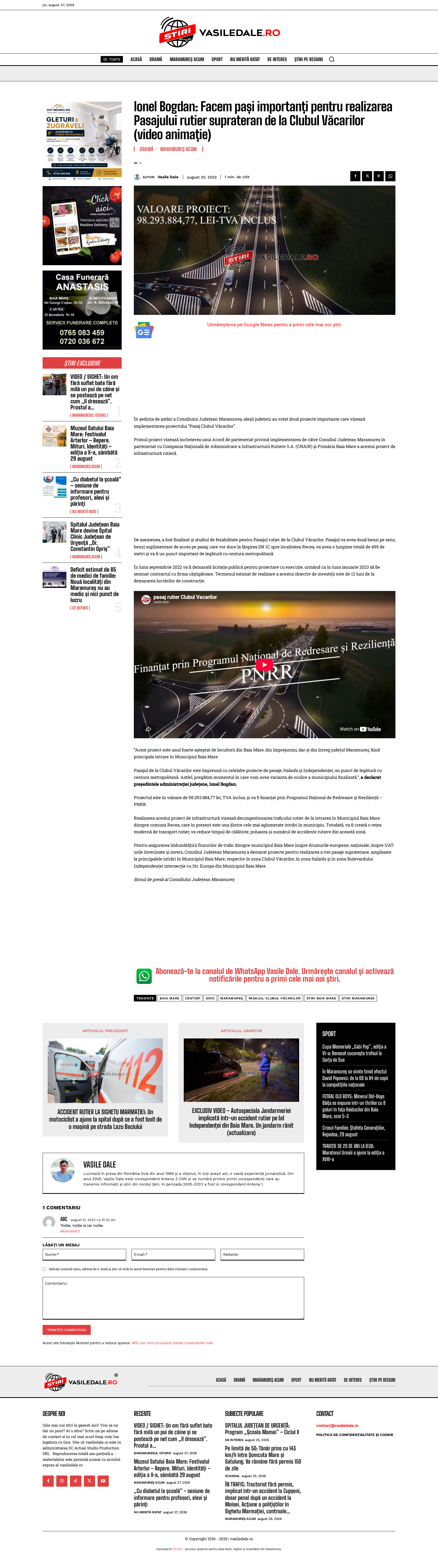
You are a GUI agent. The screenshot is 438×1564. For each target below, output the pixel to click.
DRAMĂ (147, 149)
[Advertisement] (264, 378)
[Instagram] (61, 1481)
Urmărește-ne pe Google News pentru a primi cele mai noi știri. (274, 325)
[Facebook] (355, 176)
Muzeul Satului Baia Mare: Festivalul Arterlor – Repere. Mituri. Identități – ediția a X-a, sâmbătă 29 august (93, 443)
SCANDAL (232, 1476)
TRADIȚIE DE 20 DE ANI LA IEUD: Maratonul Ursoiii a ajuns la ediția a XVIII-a (353, 1152)
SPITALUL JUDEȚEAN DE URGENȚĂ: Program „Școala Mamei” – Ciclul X (262, 1428)
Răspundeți (70, 1231)
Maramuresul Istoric (89, 415)
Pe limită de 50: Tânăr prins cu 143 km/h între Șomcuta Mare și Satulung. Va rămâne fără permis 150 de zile (263, 1458)
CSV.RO (177, 1549)
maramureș (231, 998)
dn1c (210, 998)
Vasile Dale (168, 177)
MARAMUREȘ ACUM (86, 466)
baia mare (169, 998)
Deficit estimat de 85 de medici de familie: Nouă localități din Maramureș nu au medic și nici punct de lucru (94, 585)
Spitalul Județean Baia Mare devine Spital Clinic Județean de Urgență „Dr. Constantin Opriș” (94, 536)
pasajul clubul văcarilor (275, 998)
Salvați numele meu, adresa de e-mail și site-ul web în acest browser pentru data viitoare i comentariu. (128, 1269)
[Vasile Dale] (138, 177)
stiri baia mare (321, 998)
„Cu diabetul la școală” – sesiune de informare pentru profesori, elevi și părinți (95, 491)
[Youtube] (103, 1481)
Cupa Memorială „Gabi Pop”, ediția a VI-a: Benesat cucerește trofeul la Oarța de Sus (354, 1053)
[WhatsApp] (390, 176)
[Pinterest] (379, 176)
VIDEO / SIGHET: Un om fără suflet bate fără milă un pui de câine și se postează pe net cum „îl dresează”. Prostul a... (94, 392)
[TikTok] (75, 1481)
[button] (331, 59)
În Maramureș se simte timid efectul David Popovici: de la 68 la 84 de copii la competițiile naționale (355, 1078)
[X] (367, 176)
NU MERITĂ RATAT (84, 512)
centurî (192, 998)
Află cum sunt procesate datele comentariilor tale (172, 1343)
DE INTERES (80, 608)
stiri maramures (358, 998)
